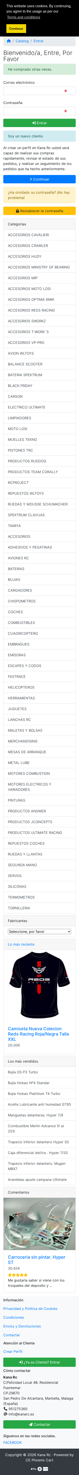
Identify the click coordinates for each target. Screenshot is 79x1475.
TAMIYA (14, 525)
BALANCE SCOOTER (25, 364)
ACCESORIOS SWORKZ (27, 321)
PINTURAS (16, 800)
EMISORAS (17, 655)
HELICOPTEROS (21, 687)
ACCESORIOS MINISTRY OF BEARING (39, 267)
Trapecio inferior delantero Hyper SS (38, 1142)
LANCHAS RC (19, 719)
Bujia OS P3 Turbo (23, 1072)
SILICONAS (17, 886)
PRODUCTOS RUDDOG (27, 461)
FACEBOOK (12, 1442)
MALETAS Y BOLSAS (25, 730)
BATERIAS (16, 569)
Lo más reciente (21, 944)
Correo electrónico (19, 82)
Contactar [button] (41, 1424)
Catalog (22, 41)
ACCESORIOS (19, 536)
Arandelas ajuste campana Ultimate (37, 1179)
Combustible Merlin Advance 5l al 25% (36, 1128)
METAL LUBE (19, 762)
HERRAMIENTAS (21, 698)
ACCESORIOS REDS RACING (31, 310)
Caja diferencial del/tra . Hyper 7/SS (38, 1152)
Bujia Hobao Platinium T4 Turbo (34, 1093)
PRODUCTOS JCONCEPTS (30, 822)
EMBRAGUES (18, 644)
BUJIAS (14, 579)
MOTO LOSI (17, 429)
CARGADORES (20, 590)
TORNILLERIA (19, 908)
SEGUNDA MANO (22, 865)
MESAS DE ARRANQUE (27, 752)
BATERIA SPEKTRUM (25, 375)
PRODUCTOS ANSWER (27, 811)
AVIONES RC (18, 558)
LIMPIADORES (19, 418)
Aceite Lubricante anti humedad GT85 (39, 1104)
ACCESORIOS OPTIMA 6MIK (31, 299)
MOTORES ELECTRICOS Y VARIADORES (29, 787)
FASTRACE (17, 676)
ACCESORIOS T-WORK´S (28, 332)
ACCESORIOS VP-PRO (26, 342)
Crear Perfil (12, 1351)
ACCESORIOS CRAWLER (28, 245)
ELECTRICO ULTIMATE (26, 407)
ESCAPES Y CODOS (24, 666)
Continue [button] (16, 28)
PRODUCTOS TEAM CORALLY (33, 472)
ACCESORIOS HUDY (24, 256)
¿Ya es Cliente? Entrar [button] (41, 1362)
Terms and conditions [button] (23, 17)
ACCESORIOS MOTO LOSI (29, 288)
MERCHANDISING (23, 741)
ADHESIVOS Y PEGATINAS (30, 547)
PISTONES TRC (20, 450)
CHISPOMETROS (22, 601)
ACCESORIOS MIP (23, 278)
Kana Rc (44, 1455)
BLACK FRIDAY (20, 385)
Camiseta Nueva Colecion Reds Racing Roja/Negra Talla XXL (38, 1034)
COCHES (15, 612)
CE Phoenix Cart (39, 1460)
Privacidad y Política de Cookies (30, 1308)
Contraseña (12, 102)
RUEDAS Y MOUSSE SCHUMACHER (38, 504)
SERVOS (15, 875)
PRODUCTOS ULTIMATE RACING (35, 832)
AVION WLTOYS (21, 353)
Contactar (11, 1335)
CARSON (15, 396)
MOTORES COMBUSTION (29, 773)
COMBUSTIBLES (21, 622)
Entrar (39, 41)
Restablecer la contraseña (41, 211)
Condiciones (13, 1317)
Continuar (40, 179)
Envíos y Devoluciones (22, 1326)
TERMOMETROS (21, 897)
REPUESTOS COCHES (26, 843)
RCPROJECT (18, 482)
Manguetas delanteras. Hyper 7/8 (35, 1115)
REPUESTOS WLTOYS (26, 493)
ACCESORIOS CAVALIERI (28, 235)
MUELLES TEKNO (22, 439)
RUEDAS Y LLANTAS (25, 854)
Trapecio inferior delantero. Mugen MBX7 (36, 1166)
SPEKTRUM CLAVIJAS (26, 515)
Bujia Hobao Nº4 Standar (29, 1083)
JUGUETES (17, 709)
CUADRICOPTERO (23, 633)
